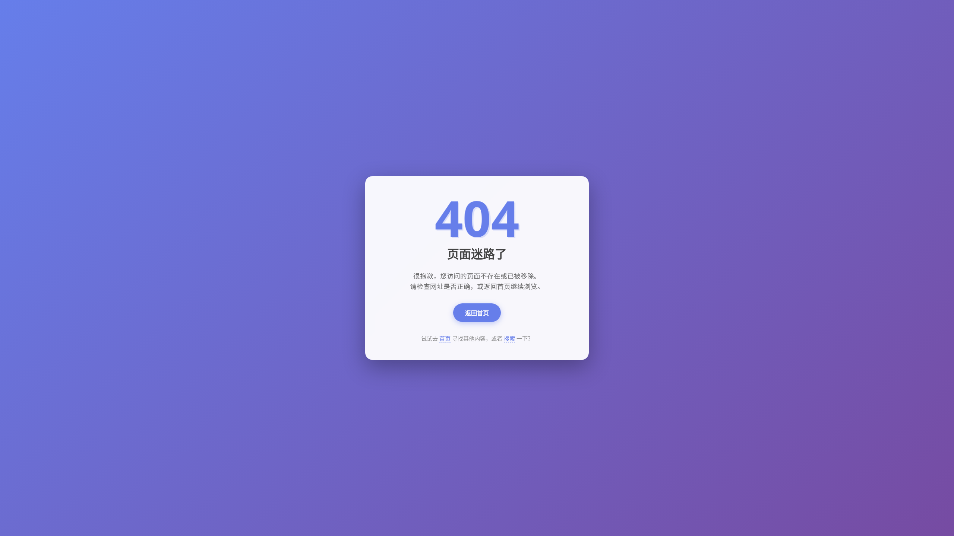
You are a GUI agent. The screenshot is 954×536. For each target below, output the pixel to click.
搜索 (509, 338)
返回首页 (477, 313)
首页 (445, 338)
